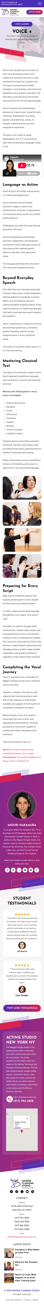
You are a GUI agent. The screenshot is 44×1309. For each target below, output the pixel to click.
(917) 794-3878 (16, 5)
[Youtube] (27, 1191)
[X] (22, 1191)
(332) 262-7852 (21, 1221)
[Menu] (40, 4)
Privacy (27, 1300)
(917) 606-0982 (21, 1229)
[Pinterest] (32, 1191)
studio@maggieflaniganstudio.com (21, 1237)
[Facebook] (11, 1191)
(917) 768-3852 (22, 1225)
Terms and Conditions (14, 1300)
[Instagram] (16, 1191)
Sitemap (35, 1300)
